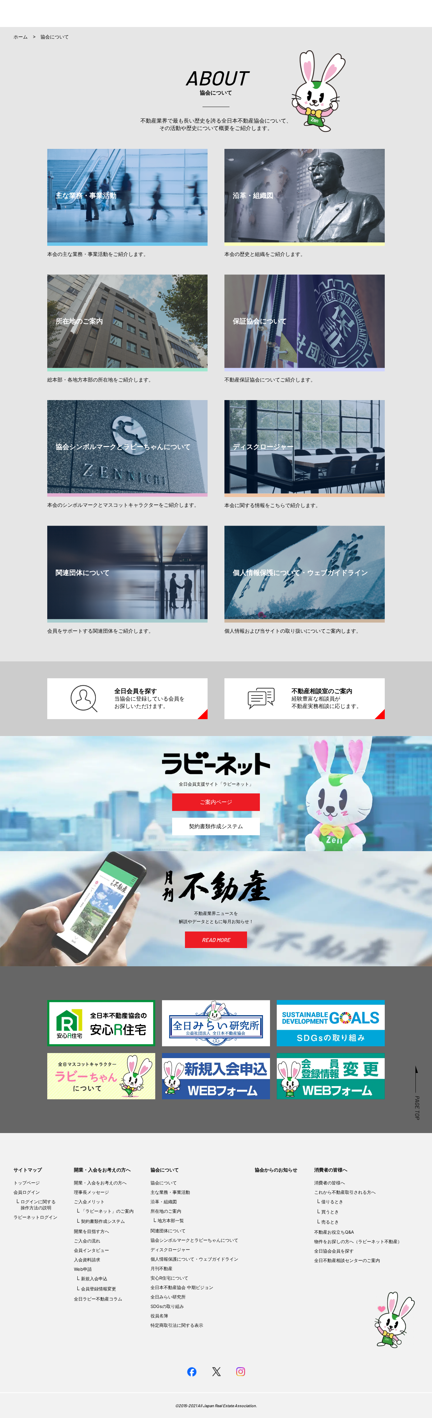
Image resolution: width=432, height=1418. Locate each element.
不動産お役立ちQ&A (334, 1232)
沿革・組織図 (164, 1201)
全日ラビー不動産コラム (98, 1299)
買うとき (330, 1211)
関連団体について (168, 1230)
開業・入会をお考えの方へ (102, 1170)
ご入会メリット (89, 1201)
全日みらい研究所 (168, 1296)
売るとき (330, 1222)
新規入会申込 (94, 1278)
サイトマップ (28, 1170)
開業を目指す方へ (91, 1231)
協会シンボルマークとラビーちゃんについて (194, 1240)
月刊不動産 (161, 1268)
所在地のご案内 (166, 1211)
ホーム (21, 37)
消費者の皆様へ (330, 1170)
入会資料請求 (87, 1259)
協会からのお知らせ (276, 1170)
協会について (165, 1170)
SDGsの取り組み (167, 1306)
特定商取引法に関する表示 (177, 1325)
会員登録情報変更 (98, 1288)
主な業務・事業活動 (170, 1192)
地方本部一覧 (171, 1220)
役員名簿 (159, 1315)
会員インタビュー (91, 1250)
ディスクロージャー (170, 1249)
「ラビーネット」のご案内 (107, 1211)
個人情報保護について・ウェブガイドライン (194, 1259)
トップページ (27, 1182)
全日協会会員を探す (334, 1251)
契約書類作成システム (216, 826)
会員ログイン (27, 1192)
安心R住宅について (169, 1278)
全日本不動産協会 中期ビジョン (182, 1287)
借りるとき (332, 1201)
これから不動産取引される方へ (345, 1192)
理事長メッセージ (91, 1192)
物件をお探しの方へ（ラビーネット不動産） (358, 1241)
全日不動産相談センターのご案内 (347, 1260)
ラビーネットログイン (35, 1217)
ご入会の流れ (87, 1240)
